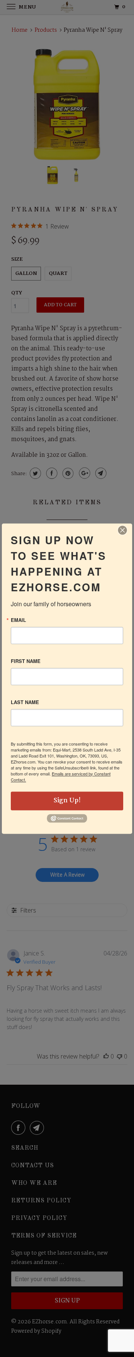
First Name (26, 661)
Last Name (25, 702)
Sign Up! (67, 801)
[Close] (122, 530)
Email (18, 619)
